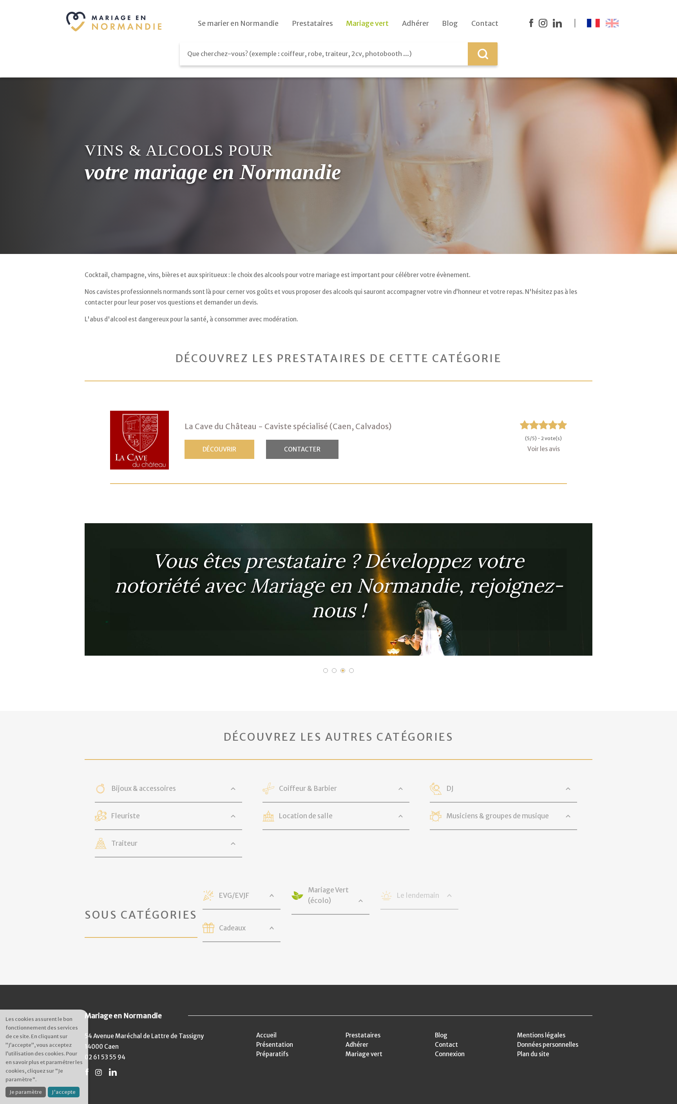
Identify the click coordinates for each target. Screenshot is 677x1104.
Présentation (274, 1044)
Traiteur (124, 843)
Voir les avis (543, 449)
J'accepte (64, 1092)
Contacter (302, 449)
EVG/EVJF (234, 895)
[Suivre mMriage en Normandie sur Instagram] (543, 23)
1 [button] (325, 670)
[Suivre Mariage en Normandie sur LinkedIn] (557, 23)
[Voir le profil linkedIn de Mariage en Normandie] (113, 1072)
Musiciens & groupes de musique (497, 816)
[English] (612, 23)
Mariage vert (364, 1054)
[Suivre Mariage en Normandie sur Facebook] (531, 23)
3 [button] (343, 670)
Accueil (266, 1035)
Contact (446, 1044)
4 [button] (351, 670)
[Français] (593, 23)
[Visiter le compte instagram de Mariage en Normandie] (98, 1072)
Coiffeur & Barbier (308, 788)
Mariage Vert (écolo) (328, 895)
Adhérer (357, 1044)
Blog (441, 1035)
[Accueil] (114, 21)
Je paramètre (25, 1092)
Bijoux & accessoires (143, 788)
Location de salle (306, 816)
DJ (450, 788)
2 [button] (334, 670)
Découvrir (219, 449)
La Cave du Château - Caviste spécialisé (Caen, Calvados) (288, 426)
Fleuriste (125, 816)
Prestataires (363, 1035)
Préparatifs (272, 1054)
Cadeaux (232, 928)
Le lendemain (418, 895)
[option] (338, 589)
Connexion (450, 1054)
